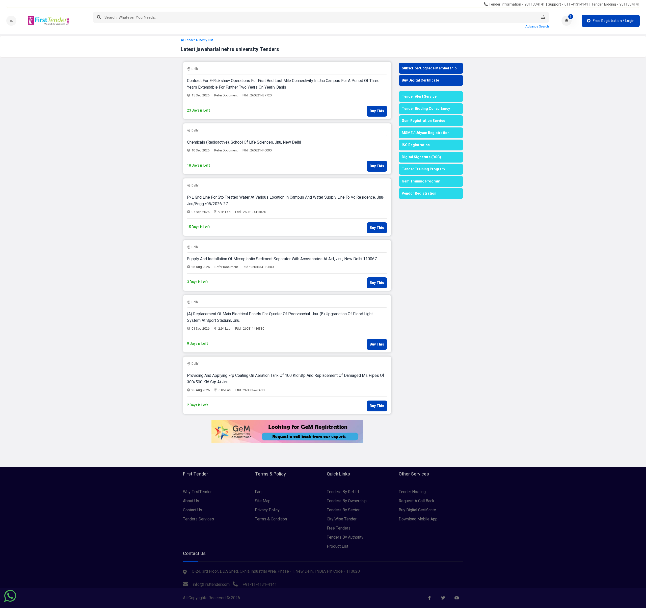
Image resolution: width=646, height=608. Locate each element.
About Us (191, 501)
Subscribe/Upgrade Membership (429, 68)
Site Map (263, 501)
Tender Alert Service (419, 96)
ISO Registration (416, 145)
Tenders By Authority (345, 537)
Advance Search (537, 26)
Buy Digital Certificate (420, 80)
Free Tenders (339, 528)
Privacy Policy (267, 510)
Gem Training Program (421, 181)
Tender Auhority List (199, 40)
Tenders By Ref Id (343, 492)
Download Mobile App (418, 519)
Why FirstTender (197, 492)
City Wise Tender (342, 519)
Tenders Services (198, 519)
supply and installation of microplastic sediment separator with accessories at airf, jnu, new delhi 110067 (282, 259)
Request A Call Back (416, 501)
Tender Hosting (412, 492)
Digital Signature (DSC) (421, 157)
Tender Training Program (423, 169)
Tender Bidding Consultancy (426, 108)
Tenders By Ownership (347, 501)
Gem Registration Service (423, 120)
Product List (337, 546)
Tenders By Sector (343, 510)
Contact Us (192, 510)
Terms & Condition (271, 519)
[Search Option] (543, 17)
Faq (258, 492)
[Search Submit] (98, 17)
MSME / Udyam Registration (425, 133)
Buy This (377, 111)
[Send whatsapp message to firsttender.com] (10, 596)
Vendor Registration (419, 193)
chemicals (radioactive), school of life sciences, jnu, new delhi (244, 142)
